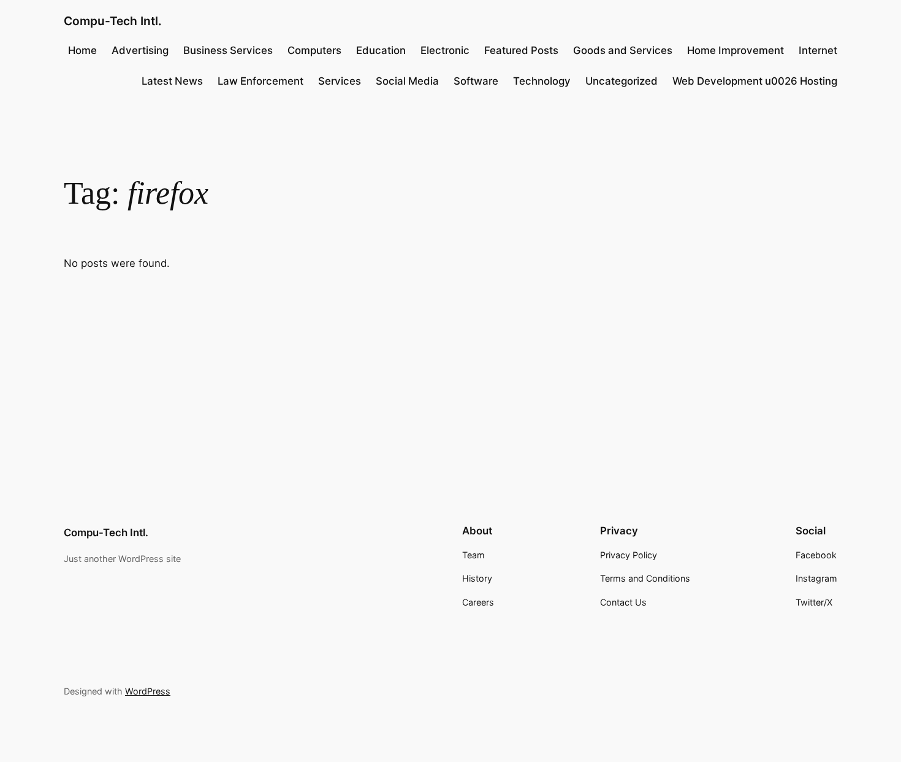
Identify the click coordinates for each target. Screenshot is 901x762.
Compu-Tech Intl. (113, 20)
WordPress (147, 691)
